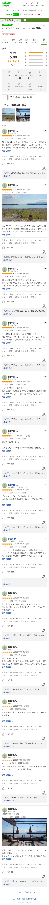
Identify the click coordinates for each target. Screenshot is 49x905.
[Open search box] (5, 97)
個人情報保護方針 (29, 899)
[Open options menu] (45, 130)
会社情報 (16, 899)
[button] (8, 114)
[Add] (44, 26)
